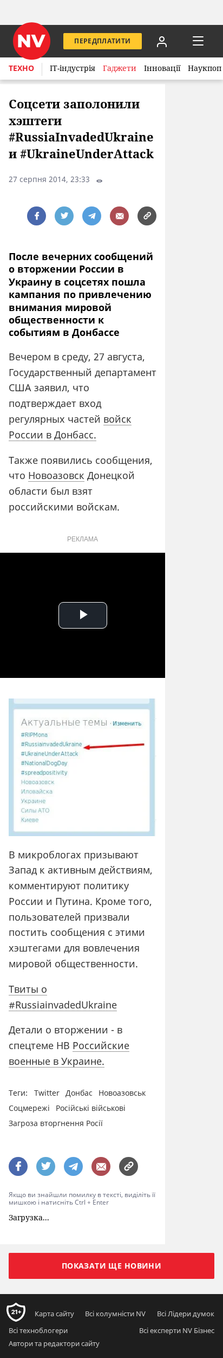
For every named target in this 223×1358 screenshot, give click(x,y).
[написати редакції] (119, 215)
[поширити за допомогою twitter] (64, 215)
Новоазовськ (122, 1093)
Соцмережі (29, 1108)
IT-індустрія (72, 68)
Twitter (47, 1093)
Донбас (79, 1093)
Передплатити (102, 41)
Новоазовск (56, 475)
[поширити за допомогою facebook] (36, 215)
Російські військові (91, 1108)
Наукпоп (204, 68)
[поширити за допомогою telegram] (91, 215)
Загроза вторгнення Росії (56, 1123)
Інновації (162, 68)
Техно (21, 68)
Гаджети (119, 68)
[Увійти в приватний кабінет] (162, 41)
